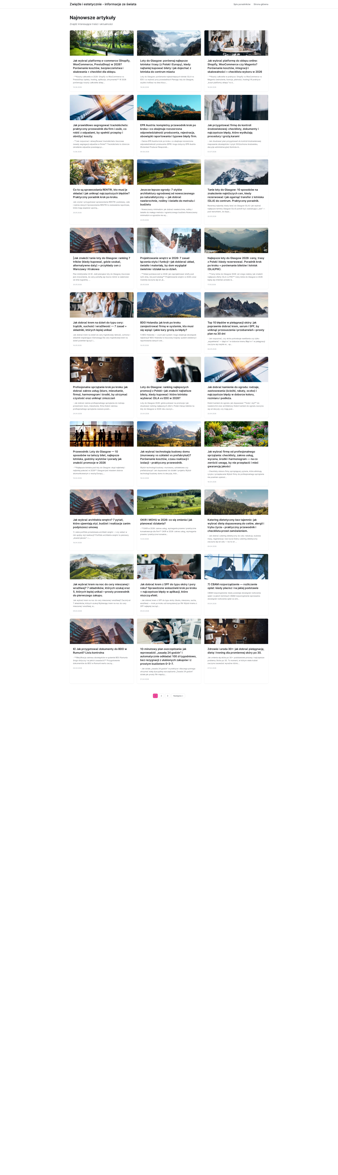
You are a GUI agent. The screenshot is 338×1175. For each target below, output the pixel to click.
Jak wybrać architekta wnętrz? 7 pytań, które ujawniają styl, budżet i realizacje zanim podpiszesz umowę (101, 523)
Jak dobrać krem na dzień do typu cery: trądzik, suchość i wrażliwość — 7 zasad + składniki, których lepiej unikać (100, 326)
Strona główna (261, 4)
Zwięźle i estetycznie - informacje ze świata (103, 4)
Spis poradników (242, 4)
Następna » (178, 696)
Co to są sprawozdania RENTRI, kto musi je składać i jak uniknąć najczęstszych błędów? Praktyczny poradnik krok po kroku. (101, 193)
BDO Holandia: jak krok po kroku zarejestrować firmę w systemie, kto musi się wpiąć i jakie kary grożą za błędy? (166, 326)
